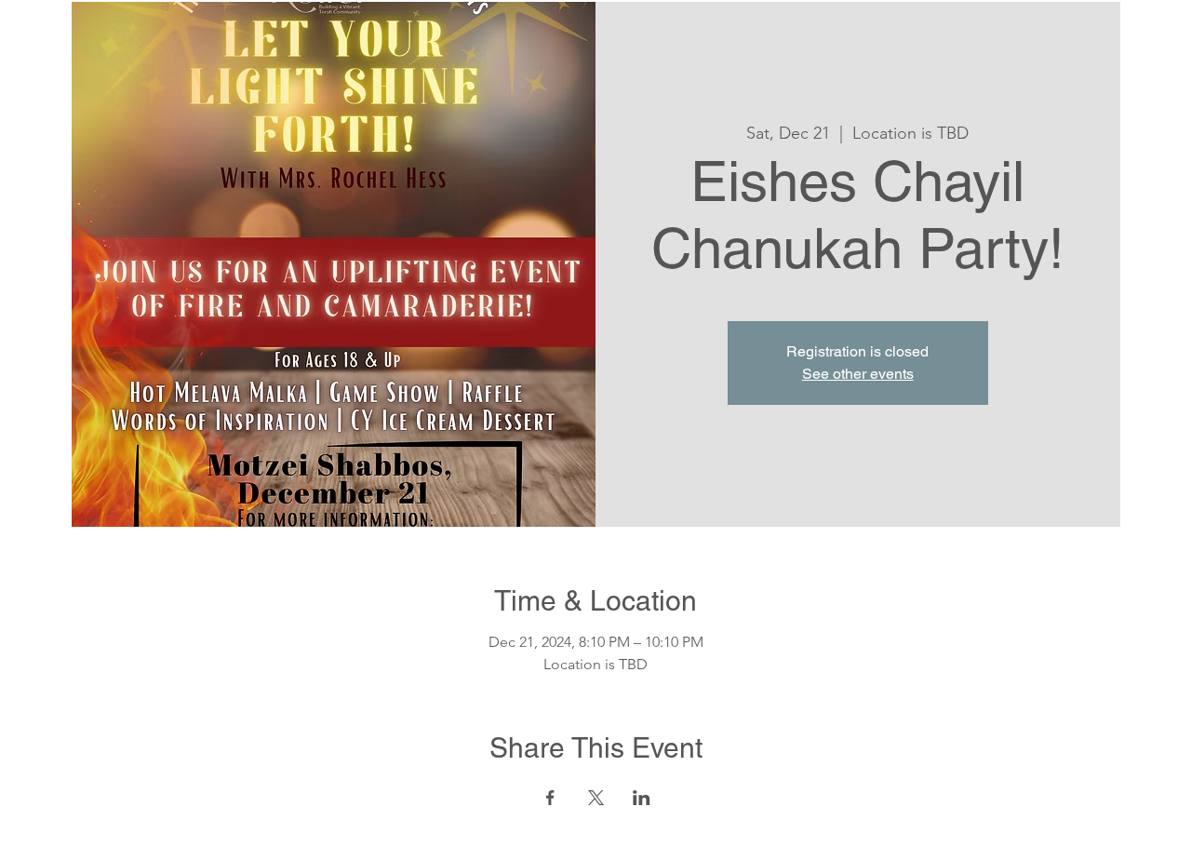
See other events (858, 374)
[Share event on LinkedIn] (641, 797)
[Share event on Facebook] (550, 797)
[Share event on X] (596, 797)
